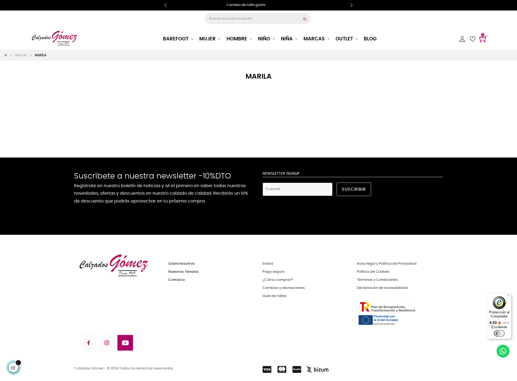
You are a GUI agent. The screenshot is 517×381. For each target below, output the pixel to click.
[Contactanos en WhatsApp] (503, 352)
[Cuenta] (462, 39)
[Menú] (508, 296)
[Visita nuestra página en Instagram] (107, 343)
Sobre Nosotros (181, 263)
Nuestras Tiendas (183, 272)
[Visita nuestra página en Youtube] (125, 343)
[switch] (499, 333)
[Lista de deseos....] (472, 39)
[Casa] (7, 55)
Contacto (176, 280)
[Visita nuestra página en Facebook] (88, 343)
